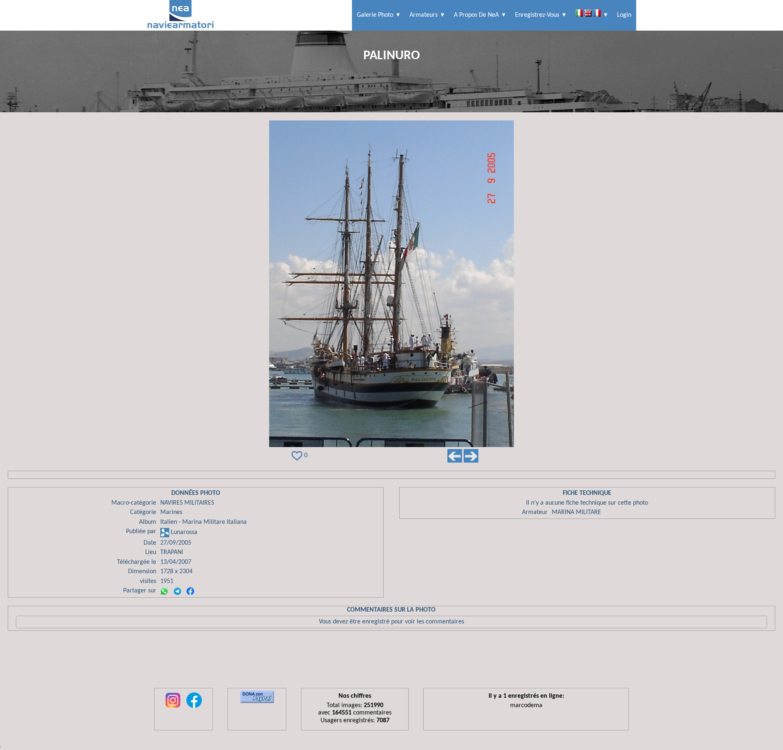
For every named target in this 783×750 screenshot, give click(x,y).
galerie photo (375, 15)
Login (624, 15)
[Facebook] (190, 591)
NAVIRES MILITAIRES (187, 503)
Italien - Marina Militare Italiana (203, 522)
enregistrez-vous (537, 15)
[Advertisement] (391, 661)
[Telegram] (177, 591)
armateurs (423, 15)
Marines (171, 512)
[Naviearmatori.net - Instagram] (173, 708)
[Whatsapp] (164, 591)
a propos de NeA (476, 15)
